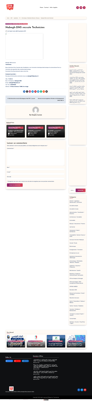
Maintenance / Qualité (75, 270)
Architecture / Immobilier (76, 217)
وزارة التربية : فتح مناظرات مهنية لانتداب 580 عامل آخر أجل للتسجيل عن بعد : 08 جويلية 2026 (77, 101)
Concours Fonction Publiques (77, 239)
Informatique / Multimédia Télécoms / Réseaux (16, 23)
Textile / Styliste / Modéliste (76, 305)
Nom (8, 167)
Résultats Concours (74, 297)
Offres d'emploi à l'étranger (76, 278)
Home (41, 7)
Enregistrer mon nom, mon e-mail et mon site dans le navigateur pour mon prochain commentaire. (31, 181)
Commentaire (10, 148)
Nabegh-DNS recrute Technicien (24, 27)
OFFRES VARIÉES (74, 286)
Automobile (72, 220)
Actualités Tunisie (74, 209)
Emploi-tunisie (12, 31)
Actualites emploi (74, 205)
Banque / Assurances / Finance (77, 223)
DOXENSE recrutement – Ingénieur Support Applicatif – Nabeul (35, 132)
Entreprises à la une (74, 253)
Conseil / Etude (73, 243)
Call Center (72, 227)
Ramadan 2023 (73, 289)
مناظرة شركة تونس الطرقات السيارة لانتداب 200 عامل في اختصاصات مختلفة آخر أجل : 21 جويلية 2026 (77, 88)
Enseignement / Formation (76, 249)
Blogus (50, 397)
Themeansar (56, 397)
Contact (46, 7)
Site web (9, 176)
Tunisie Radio (73, 318)
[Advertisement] (78, 43)
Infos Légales (53, 7)
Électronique (73, 246)
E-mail (9, 172)
